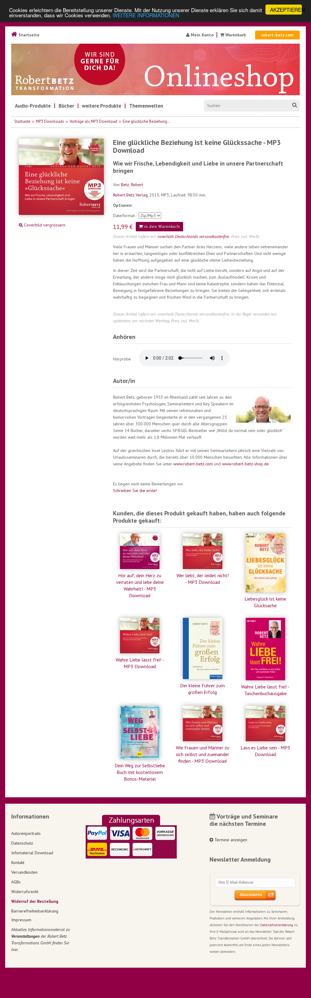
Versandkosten (24, 872)
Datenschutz (22, 843)
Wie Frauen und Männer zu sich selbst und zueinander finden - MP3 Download (202, 754)
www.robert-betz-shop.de (245, 464)
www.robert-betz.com (193, 464)
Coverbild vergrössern (44, 225)
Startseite (28, 35)
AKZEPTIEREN (286, 9)
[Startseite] (155, 69)
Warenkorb (235, 35)
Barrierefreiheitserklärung (34, 911)
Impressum (21, 920)
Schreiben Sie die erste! (135, 490)
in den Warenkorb (161, 226)
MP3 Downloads (50, 121)
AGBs (16, 882)
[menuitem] (32, 105)
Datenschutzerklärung (276, 925)
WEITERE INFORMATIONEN (146, 15)
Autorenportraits (26, 833)
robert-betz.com (277, 35)
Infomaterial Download (32, 853)
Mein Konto (202, 35)
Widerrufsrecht (24, 891)
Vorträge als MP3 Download (93, 121)
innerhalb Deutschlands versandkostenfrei (193, 236)
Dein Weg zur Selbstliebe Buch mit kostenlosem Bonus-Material (139, 772)
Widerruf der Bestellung (34, 901)
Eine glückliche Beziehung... (146, 121)
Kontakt (17, 862)
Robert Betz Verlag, (131, 195)
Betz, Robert (132, 184)
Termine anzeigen (230, 839)
